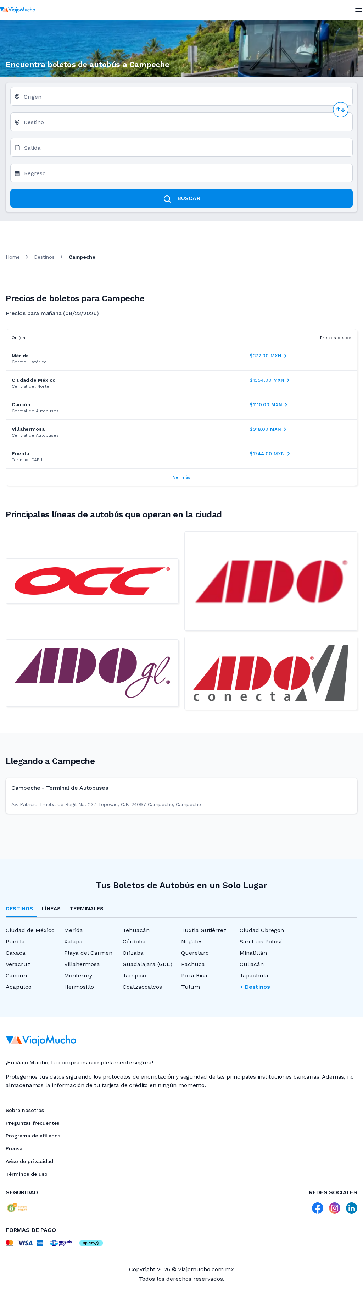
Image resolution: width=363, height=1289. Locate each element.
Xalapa (73, 941)
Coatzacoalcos (142, 987)
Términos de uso (27, 1174)
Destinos (44, 257)
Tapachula (254, 975)
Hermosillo (79, 987)
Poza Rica (194, 975)
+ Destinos (255, 987)
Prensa (14, 1148)
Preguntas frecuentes (32, 1123)
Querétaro (195, 952)
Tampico (134, 975)
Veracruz (18, 964)
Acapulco (19, 987)
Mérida (73, 930)
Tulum (190, 987)
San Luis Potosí (261, 941)
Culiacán (252, 964)
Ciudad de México (30, 930)
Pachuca (193, 964)
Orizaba (133, 952)
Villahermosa (82, 964)
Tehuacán (136, 930)
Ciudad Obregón (262, 930)
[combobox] (185, 99)
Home (13, 257)
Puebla (15, 941)
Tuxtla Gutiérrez (204, 930)
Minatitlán (253, 952)
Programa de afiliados (33, 1136)
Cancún (16, 975)
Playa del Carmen (88, 952)
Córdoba (134, 941)
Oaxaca (16, 952)
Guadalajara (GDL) (147, 964)
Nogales (192, 941)
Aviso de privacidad (29, 1161)
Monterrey (78, 975)
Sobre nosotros (25, 1110)
